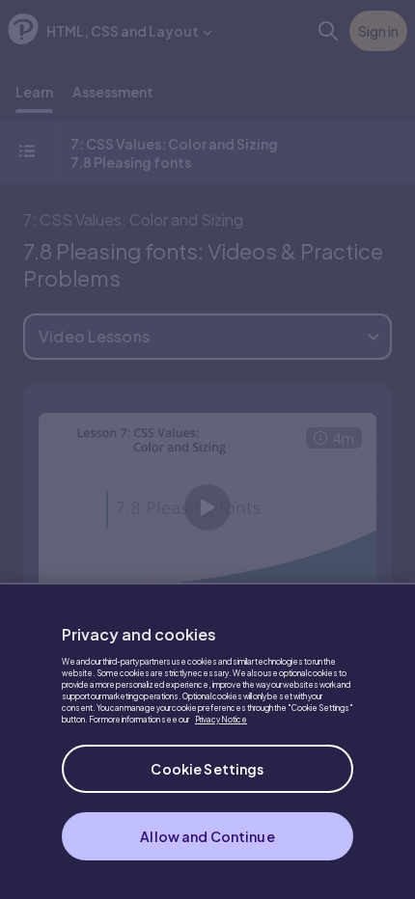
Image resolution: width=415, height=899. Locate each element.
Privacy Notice (221, 719)
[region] (207, 741)
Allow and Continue (207, 836)
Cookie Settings (207, 768)
